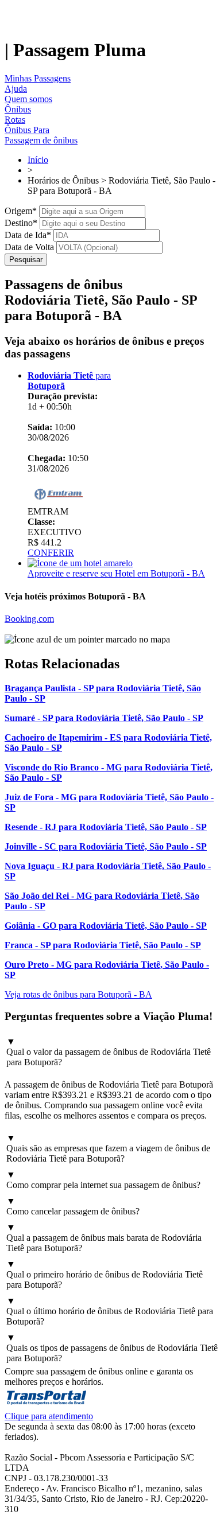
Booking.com (29, 619)
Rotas (15, 119)
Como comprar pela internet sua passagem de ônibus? (103, 1180)
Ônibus (18, 109)
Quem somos (28, 99)
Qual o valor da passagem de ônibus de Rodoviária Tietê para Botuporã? (108, 1052)
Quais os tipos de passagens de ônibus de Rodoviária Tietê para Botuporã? (112, 1348)
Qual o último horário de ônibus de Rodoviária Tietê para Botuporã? (109, 1311)
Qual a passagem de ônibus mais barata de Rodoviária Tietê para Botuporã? (104, 1237)
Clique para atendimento (49, 1416)
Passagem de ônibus (41, 140)
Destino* (21, 223)
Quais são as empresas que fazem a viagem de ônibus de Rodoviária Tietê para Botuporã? (108, 1148)
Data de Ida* (28, 235)
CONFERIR (51, 553)
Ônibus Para (27, 130)
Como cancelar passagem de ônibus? (73, 1206)
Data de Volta (29, 247)
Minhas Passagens (38, 78)
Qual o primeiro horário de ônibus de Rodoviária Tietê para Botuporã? (104, 1274)
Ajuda (16, 89)
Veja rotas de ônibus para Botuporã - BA (78, 994)
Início (38, 160)
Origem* (21, 211)
